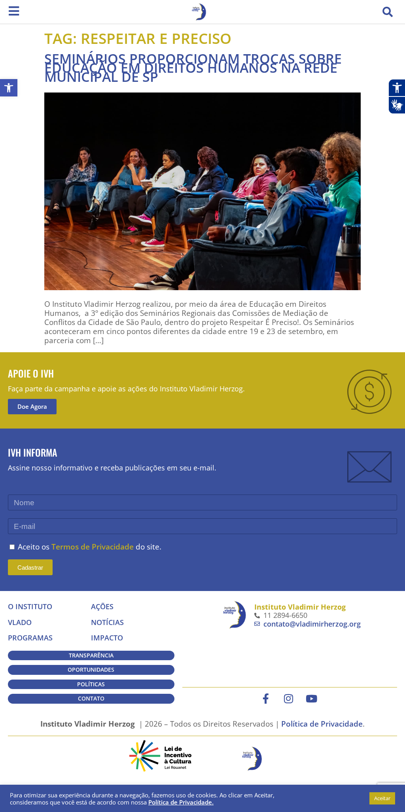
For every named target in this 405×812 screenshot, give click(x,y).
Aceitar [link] (382, 798)
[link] (8, 87)
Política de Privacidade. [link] (181, 802)
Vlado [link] (20, 622)
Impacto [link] (107, 637)
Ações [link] (102, 606)
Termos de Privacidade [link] (92, 546)
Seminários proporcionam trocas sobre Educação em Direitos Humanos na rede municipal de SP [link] (193, 67)
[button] (387, 11)
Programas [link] (30, 637)
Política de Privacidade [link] (322, 723)
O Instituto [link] (30, 606)
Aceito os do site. (89, 546)
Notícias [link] (107, 622)
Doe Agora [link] (32, 406)
